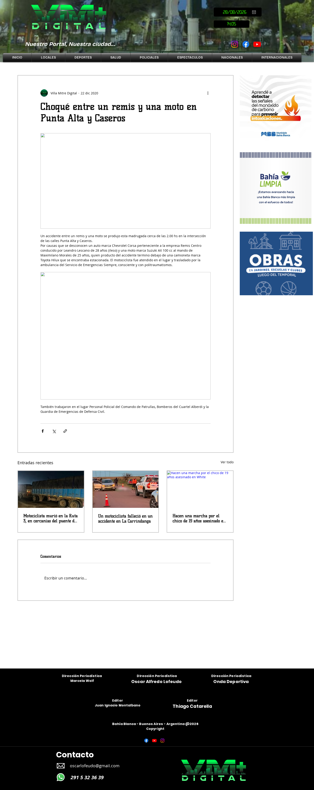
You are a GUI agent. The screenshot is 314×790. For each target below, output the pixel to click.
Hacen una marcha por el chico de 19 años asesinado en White (199, 518)
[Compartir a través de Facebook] (42, 431)
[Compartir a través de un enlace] (65, 431)
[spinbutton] (231, 24)
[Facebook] (245, 44)
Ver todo (227, 462)
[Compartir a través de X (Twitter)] (54, 431)
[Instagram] (234, 44)
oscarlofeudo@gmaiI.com (95, 765)
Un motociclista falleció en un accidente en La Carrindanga (125, 519)
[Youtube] (257, 44)
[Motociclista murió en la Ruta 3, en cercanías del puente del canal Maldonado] (51, 489)
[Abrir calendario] (254, 12)
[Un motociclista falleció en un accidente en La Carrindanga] (126, 489)
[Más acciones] (208, 93)
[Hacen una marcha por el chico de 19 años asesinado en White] (200, 489)
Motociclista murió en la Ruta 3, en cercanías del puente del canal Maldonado (50, 518)
